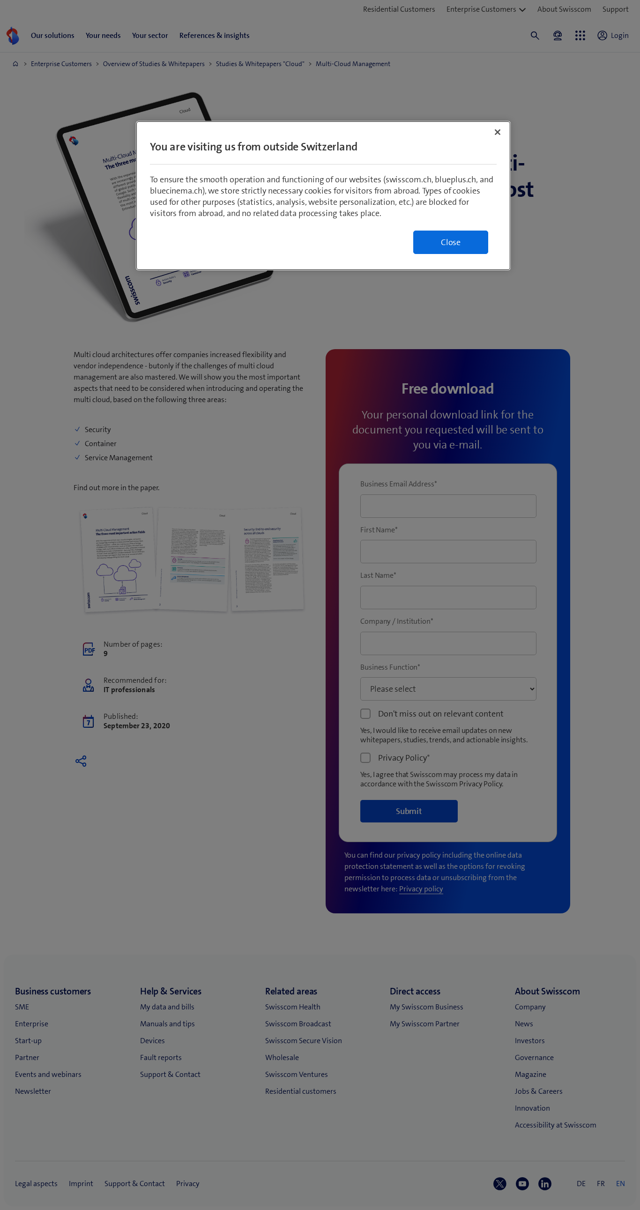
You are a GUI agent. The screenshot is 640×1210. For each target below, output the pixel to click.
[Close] (497, 132)
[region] (323, 195)
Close (451, 242)
